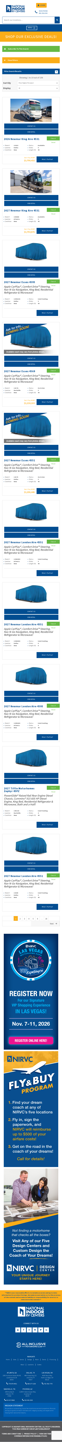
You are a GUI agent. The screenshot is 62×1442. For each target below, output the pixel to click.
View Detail (31, 132)
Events (44, 1360)
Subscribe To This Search (18, 49)
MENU (30, 28)
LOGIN (42, 5)
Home (8, 1360)
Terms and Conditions (11, 1434)
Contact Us (31, 126)
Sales (14, 1360)
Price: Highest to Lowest (26, 83)
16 (46, 918)
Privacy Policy (30, 1434)
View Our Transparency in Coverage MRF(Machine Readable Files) (38, 1435)
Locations (31, 1365)
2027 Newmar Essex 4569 (19, 371)
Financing (53, 1360)
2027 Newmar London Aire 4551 (23, 542)
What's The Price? (47, 159)
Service (22, 1360)
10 (19, 88)
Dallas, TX (30, 1373)
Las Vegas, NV (47, 1373)
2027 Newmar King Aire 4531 (22, 210)
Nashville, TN (9, 1389)
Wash (37, 1360)
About (22, 1365)
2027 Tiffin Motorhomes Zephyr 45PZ (19, 790)
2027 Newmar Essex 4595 (19, 282)
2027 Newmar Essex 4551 (19, 460)
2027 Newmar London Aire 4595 (23, 706)
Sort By (7, 82)
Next (52, 923)
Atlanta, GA (12, 1373)
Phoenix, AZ (27, 1389)
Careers (39, 1365)
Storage (29, 1360)
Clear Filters (13, 60)
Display (7, 88)
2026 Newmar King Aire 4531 (22, 139)
